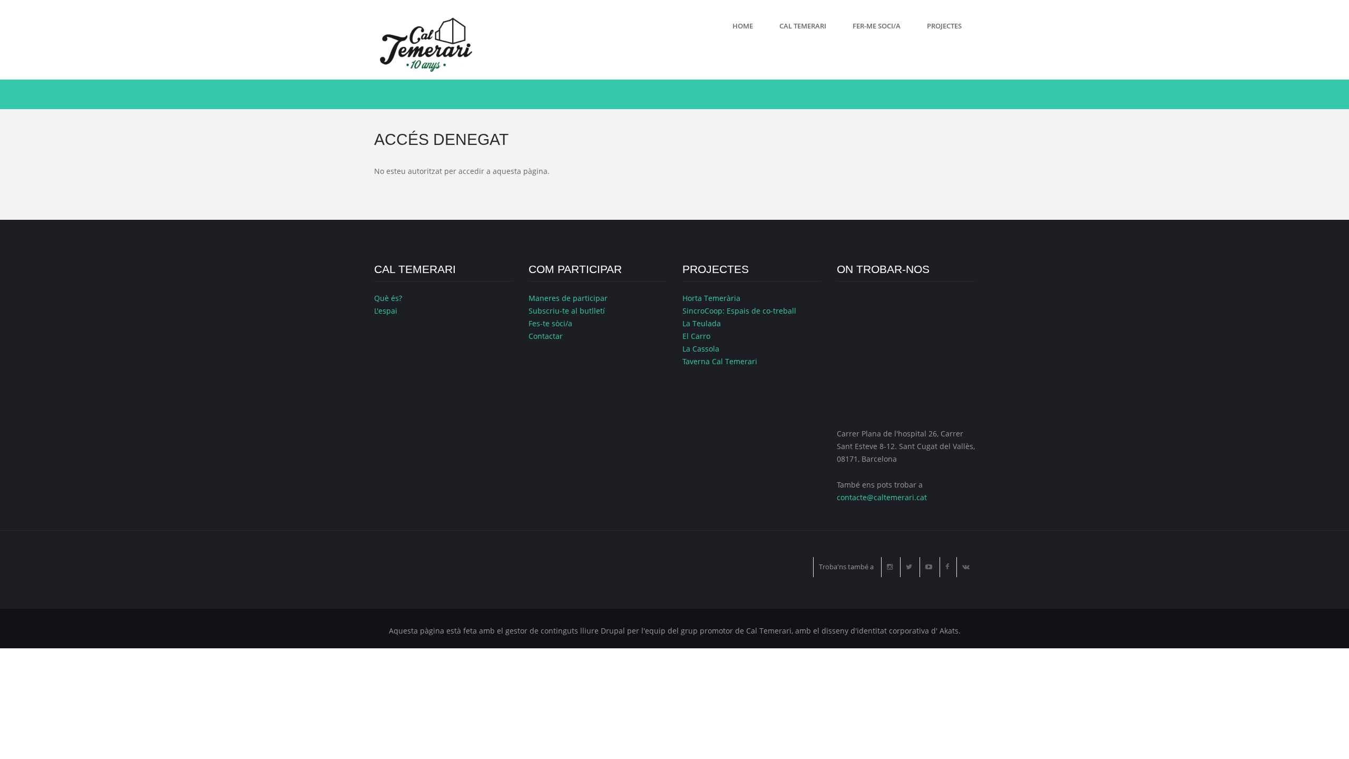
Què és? (388, 298)
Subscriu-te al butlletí (567, 311)
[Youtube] (928, 566)
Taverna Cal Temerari (719, 361)
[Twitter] (909, 566)
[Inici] (424, 44)
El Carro (696, 336)
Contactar (546, 336)
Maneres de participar (568, 298)
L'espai (385, 311)
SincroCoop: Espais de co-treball (739, 311)
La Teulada (701, 323)
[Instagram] (890, 566)
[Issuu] (966, 566)
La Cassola (700, 349)
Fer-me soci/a (877, 26)
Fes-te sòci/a (550, 323)
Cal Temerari (802, 26)
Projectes (944, 26)
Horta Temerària (711, 298)
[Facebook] (947, 566)
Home (742, 26)
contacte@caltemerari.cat (882, 497)
